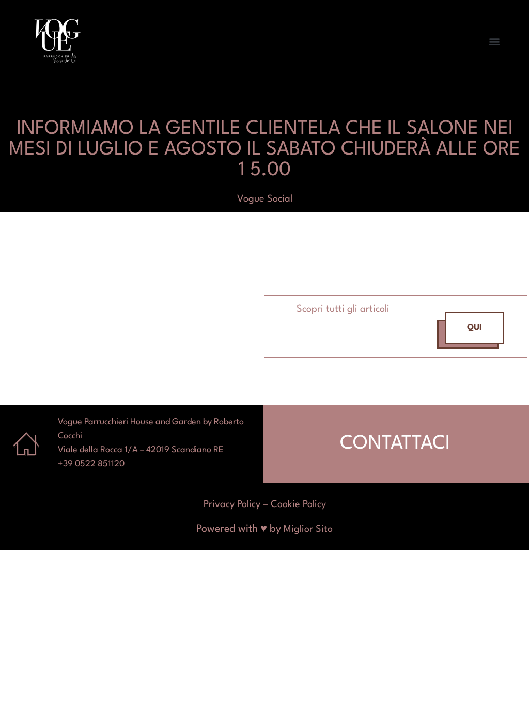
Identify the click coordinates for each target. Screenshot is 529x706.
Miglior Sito (308, 529)
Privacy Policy (232, 504)
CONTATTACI (395, 443)
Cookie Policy (298, 504)
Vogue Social (264, 199)
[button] (494, 41)
